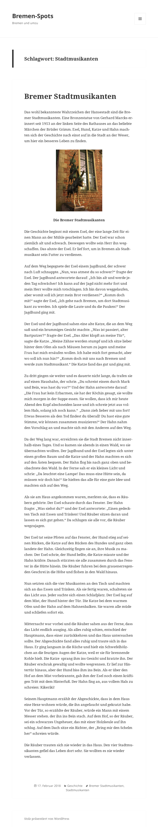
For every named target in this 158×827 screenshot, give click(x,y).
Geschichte (74, 786)
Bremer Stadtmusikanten (70, 96)
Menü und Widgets (140, 24)
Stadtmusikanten (77, 790)
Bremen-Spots (32, 16)
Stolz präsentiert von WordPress (46, 819)
